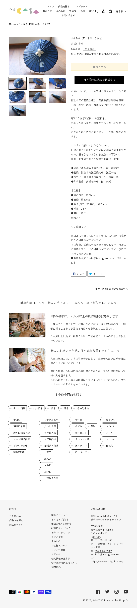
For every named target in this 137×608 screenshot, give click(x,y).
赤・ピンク (81, 432)
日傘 (53, 408)
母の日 (47, 471)
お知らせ (56, 554)
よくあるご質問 (59, 519)
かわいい (110, 426)
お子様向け (50, 439)
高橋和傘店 (19, 426)
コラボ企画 (57, 536)
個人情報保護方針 (60, 558)
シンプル (110, 439)
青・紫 (78, 419)
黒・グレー (81, 445)
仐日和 (16, 419)
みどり (78, 426)
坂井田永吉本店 (21, 432)
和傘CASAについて (61, 523)
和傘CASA (18, 452)
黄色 (92, 426)
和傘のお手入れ (59, 515)
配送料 (80, 53)
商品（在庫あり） (18, 520)
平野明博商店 (20, 445)
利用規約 (56, 567)
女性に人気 (50, 426)
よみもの (56, 541)
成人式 (47, 458)
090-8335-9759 (103, 550)
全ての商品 (19, 408)
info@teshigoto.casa (107, 554)
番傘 (66, 408)
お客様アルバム (59, 545)
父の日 (47, 465)
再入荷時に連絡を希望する (99, 80)
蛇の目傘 (38, 408)
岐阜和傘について (60, 528)
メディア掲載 (58, 550)
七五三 (47, 452)
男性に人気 (50, 432)
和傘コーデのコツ (60, 532)
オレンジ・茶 (82, 439)
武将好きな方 (51, 478)
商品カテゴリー (17, 524)
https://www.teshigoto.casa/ (107, 561)
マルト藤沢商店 (21, 439)
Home (12, 24)
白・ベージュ (82, 452)
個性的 (109, 445)
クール (109, 432)
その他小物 (83, 408)
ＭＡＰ (96, 536)
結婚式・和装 (51, 445)
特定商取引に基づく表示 (64, 563)
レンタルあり (51, 419)
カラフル (110, 419)
